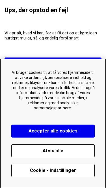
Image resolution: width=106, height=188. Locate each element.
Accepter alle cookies (53, 131)
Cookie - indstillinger (53, 170)
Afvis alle (53, 150)
